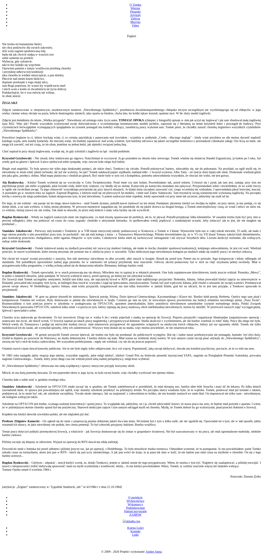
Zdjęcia (135, 18)
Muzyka (135, 22)
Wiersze (135, 8)
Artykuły (135, 15)
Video (135, 25)
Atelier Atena (154, 551)
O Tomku (135, 4)
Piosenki (135, 11)
